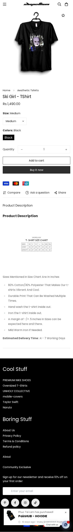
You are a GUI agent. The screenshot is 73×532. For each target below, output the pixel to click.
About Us (9, 430)
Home (6, 90)
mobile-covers (13, 396)
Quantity (8, 149)
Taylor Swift (10, 402)
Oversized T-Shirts (15, 386)
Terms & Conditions (16, 441)
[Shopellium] (36, 4)
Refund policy (12, 447)
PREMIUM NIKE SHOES (17, 380)
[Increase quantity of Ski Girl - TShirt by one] (66, 149)
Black (9, 137)
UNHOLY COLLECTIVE (16, 391)
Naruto (7, 407)
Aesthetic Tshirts (28, 90)
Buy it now (36, 170)
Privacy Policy (12, 436)
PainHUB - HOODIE (32, 516)
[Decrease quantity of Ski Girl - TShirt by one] (22, 149)
